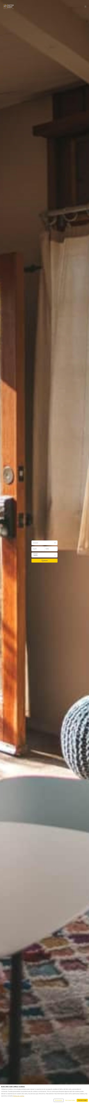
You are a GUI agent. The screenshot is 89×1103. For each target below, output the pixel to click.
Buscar (45, 560)
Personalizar (58, 1100)
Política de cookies (18, 1096)
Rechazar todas (70, 1100)
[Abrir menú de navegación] (85, 6)
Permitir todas (82, 1100)
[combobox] (44, 542)
